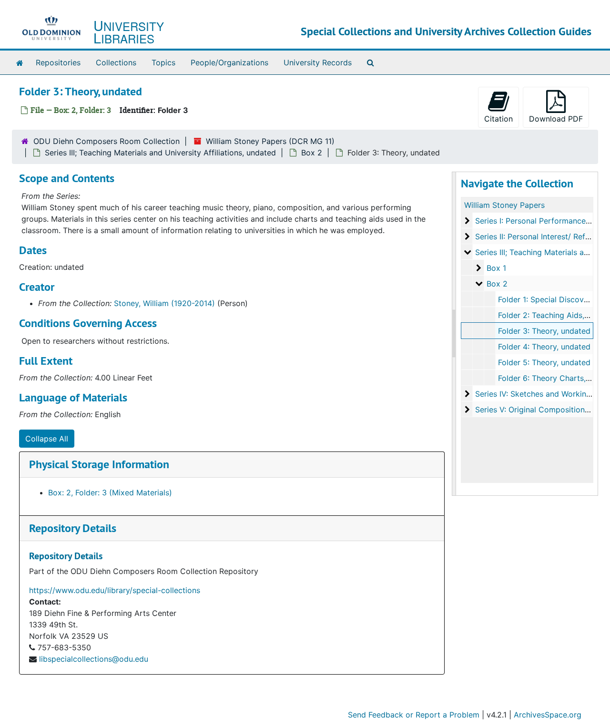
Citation (498, 118)
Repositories (58, 62)
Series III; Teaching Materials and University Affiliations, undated (160, 152)
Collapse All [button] (46, 438)
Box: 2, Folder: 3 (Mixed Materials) (110, 492)
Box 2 (311, 152)
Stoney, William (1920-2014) (164, 303)
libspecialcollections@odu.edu (93, 659)
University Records (318, 62)
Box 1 (496, 268)
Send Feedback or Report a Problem (413, 714)
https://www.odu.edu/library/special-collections (114, 590)
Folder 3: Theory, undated (544, 331)
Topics (163, 62)
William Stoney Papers (504, 205)
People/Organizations (229, 62)
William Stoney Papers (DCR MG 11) (270, 141)
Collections (116, 62)
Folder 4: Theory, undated (544, 346)
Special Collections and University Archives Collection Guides (446, 31)
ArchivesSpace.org (547, 714)
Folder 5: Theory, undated (544, 362)
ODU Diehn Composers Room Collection (106, 141)
